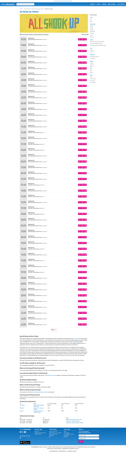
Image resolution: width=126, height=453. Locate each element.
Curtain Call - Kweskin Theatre (73, 421)
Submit (80, 441)
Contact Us (36, 431)
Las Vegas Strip (77, 338)
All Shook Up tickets (51, 375)
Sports (98, 4)
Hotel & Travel (111, 4)
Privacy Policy (66, 432)
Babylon (21, 411)
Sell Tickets (121, 4)
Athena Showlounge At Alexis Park (38, 392)
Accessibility (66, 435)
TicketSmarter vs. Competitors (55, 432)
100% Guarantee (37, 434)
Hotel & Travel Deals (53, 434)
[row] (54, 39)
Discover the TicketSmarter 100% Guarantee (63, 1)
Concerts (92, 4)
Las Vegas (22, 405)
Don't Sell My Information (69, 434)
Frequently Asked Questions (40, 432)
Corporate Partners (53, 431)
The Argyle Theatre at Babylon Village (38, 411)
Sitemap (65, 436)
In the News (51, 435)
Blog (50, 436)
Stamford (22, 408)
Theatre (104, 4)
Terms (65, 431)
